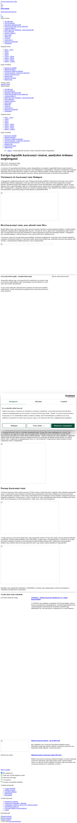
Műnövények (8, 79)
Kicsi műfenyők (9, 31)
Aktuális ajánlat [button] (5, 84)
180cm (7, 55)
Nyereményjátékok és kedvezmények (16, 808)
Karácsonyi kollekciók (11, 41)
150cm (7, 53)
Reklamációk (8, 793)
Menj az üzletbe (5, 769)
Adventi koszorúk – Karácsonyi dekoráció (17, 73)
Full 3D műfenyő (10, 23)
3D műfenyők (9, 21)
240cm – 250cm (9, 58)
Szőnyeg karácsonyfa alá (12, 74)
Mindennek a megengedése (63, 426)
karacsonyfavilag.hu (15, 821)
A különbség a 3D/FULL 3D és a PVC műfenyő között (21, 805)
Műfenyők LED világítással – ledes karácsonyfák (19, 30)
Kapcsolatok (8, 795)
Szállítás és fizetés (10, 790)
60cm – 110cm (9, 49)
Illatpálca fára (8, 76)
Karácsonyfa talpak (10, 78)
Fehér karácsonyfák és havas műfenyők (16, 26)
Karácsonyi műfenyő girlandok (14, 71)
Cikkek (9, 150)
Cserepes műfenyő (10, 28)
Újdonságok (8, 43)
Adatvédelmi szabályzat (12, 806)
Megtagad (14, 426)
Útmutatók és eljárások (11, 801)
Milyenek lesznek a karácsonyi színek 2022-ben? (46, 755)
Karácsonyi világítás (11, 68)
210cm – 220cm (9, 56)
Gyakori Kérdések (10, 788)
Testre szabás (37, 426)
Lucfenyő (7, 38)
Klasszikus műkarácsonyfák (13, 25)
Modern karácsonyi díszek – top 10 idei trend (45, 740)
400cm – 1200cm (10, 61)
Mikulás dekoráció (10, 69)
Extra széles (8, 35)
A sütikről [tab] (63, 401)
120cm (7, 51)
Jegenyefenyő (9, 40)
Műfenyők (8, 36)
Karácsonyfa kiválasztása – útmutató (15, 803)
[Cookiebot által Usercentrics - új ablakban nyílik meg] (66, 396)
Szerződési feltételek (11, 792)
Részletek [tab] (38, 401)
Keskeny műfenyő (10, 33)
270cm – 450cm (9, 60)
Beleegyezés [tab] (13, 401)
